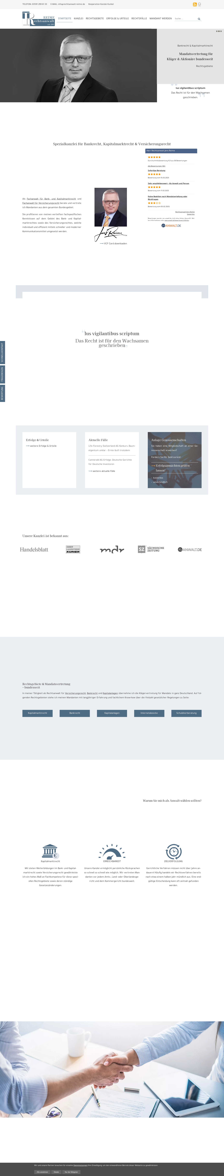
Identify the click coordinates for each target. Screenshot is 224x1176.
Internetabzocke (149, 713)
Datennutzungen (81, 1166)
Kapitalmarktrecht (37, 713)
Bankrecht (92, 693)
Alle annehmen (42, 1172)
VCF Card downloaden (115, 244)
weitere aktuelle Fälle (104, 471)
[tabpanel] (112, 65)
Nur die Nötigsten (71, 1172)
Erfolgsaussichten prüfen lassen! (173, 467)
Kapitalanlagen (110, 693)
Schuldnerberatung (186, 713)
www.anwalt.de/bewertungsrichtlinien (176, 220)
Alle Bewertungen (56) (156, 166)
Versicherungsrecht (75, 693)
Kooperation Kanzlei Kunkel (101, 4)
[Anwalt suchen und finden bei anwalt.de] (171, 227)
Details (56, 1172)
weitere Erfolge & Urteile (43, 446)
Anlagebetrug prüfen (201, 66)
